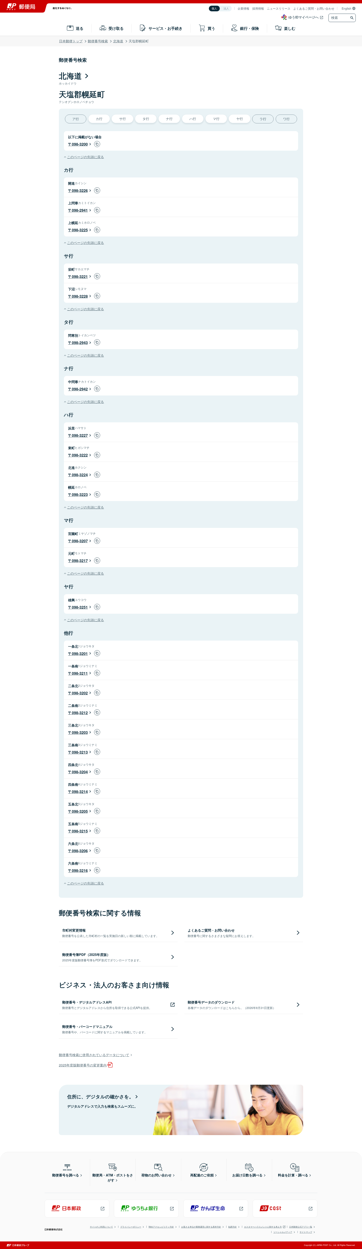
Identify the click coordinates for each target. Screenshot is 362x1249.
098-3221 (80, 276)
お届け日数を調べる (247, 1175)
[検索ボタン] (352, 18)
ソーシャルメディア (282, 1232)
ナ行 (169, 118)
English (346, 8)
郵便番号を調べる (65, 1175)
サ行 (122, 118)
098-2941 (80, 210)
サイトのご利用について (101, 1226)
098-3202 (80, 693)
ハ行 (192, 118)
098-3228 (80, 296)
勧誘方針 (232, 1226)
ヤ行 (239, 118)
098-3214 (80, 791)
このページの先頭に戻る (85, 156)
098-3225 (80, 230)
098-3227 (80, 435)
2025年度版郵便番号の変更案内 (83, 1065)
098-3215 (80, 831)
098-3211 (80, 673)
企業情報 (243, 8)
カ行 (99, 118)
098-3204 (80, 772)
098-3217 (80, 560)
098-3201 (80, 653)
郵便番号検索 (98, 41)
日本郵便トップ (71, 41)
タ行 (145, 118)
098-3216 (80, 870)
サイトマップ (306, 1232)
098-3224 (80, 475)
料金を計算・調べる (293, 1175)
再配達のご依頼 (202, 1175)
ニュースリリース (278, 8)
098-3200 (80, 144)
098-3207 (80, 541)
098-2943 (80, 342)
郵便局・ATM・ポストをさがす (112, 1177)
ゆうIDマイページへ (303, 17)
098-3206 (80, 851)
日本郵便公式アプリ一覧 (300, 1226)
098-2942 (80, 389)
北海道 (118, 41)
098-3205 (80, 811)
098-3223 (80, 494)
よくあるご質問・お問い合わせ (313, 8)
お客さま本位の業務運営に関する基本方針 (201, 1226)
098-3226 (80, 190)
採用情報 (258, 8)
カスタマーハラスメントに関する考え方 (263, 1226)
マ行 (216, 118)
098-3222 (80, 455)
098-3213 (80, 752)
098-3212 (80, 712)
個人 (214, 8)
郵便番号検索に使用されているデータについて (94, 1054)
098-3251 (80, 607)
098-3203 (80, 732)
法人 (226, 8)
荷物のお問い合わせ (156, 1175)
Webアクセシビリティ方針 (161, 1226)
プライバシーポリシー (130, 1226)
